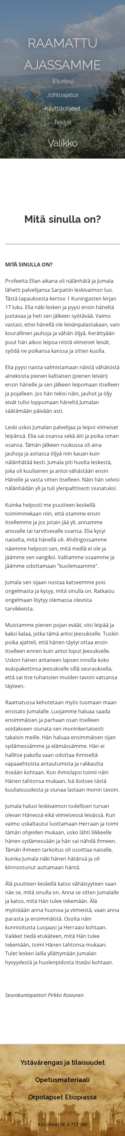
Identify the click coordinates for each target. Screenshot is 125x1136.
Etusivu (63, 80)
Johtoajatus (62, 94)
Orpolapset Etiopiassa (62, 1097)
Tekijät (62, 122)
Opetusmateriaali (62, 1080)
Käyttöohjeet (62, 108)
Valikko (63, 143)
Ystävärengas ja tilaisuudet (63, 1062)
